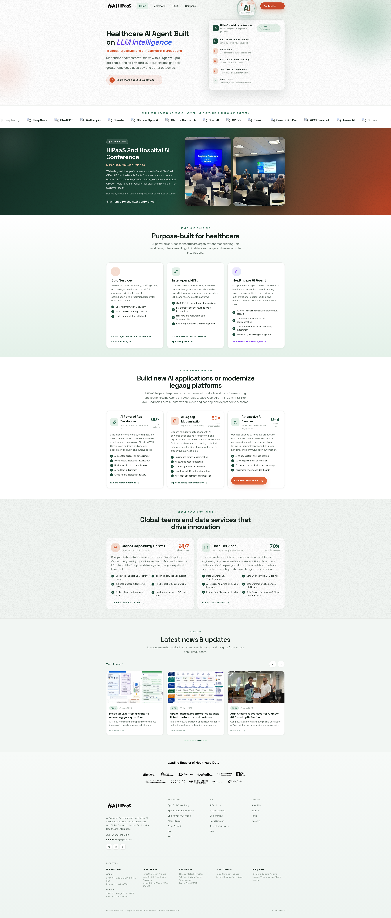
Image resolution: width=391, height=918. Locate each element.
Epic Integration (120, 336)
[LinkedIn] (109, 847)
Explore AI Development (123, 482)
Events (255, 810)
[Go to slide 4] (193, 740)
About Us (256, 805)
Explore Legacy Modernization (187, 482)
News (254, 815)
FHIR (200, 336)
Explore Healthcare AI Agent (247, 341)
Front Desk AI (174, 826)
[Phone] (123, 847)
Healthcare (159, 6)
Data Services (217, 820)
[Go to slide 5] (195, 740)
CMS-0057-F (178, 336)
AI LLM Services (217, 810)
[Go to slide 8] (206, 740)
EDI (191, 336)
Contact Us (270, 6)
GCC (175, 6)
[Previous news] (272, 664)
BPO (139, 602)
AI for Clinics (174, 820)
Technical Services (121, 602)
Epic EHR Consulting (178, 805)
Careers (256, 820)
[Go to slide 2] (187, 740)
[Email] (116, 847)
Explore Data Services (214, 602)
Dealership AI (216, 815)
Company (190, 6)
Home (142, 6)
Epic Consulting (119, 341)
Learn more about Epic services (136, 80)
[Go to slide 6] (198, 740)
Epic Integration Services (181, 810)
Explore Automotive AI (246, 480)
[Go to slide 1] (185, 740)
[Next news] (281, 664)
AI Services (215, 805)
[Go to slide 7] (202, 740)
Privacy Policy (278, 910)
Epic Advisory (141, 336)
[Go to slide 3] (190, 740)
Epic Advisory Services (179, 815)
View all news (113, 664)
